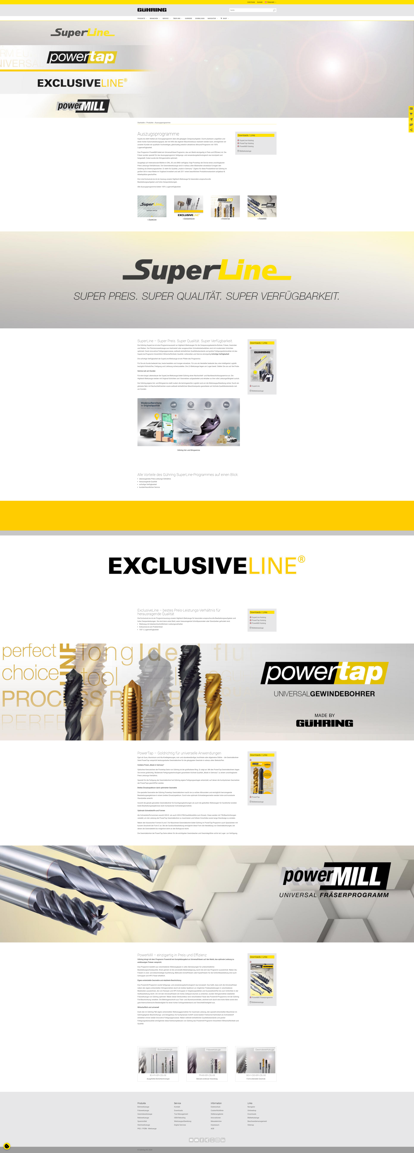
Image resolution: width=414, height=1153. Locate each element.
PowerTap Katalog (247, 143)
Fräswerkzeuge (143, 1110)
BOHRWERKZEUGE (158, 1075)
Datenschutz (215, 1107)
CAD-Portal (251, 2)
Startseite (141, 123)
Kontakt (260, 2)
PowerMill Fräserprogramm (262, 997)
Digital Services (180, 1125)
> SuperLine (151, 220)
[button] (6, 1146)
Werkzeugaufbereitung (182, 1121)
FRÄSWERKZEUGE (207, 1075)
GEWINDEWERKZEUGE (256, 1075)
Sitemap (251, 1125)
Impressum (215, 1125)
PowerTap (256, 797)
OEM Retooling (179, 1118)
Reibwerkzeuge (143, 1118)
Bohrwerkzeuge (143, 1107)
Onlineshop (252, 1110)
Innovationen (216, 1118)
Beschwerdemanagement (257, 1121)
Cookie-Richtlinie (217, 1110)
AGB (212, 1129)
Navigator (251, 1107)
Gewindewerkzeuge (144, 1114)
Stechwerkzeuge (143, 1125)
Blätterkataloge (245, 151)
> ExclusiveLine (188, 219)
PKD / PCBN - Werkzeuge (146, 1129)
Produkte (149, 123)
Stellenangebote (217, 1114)
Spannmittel (142, 1121)
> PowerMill (262, 219)
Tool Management (181, 1114)
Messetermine (216, 1121)
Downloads (178, 1110)
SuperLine (256, 386)
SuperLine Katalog (247, 140)
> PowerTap (225, 219)
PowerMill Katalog (247, 146)
